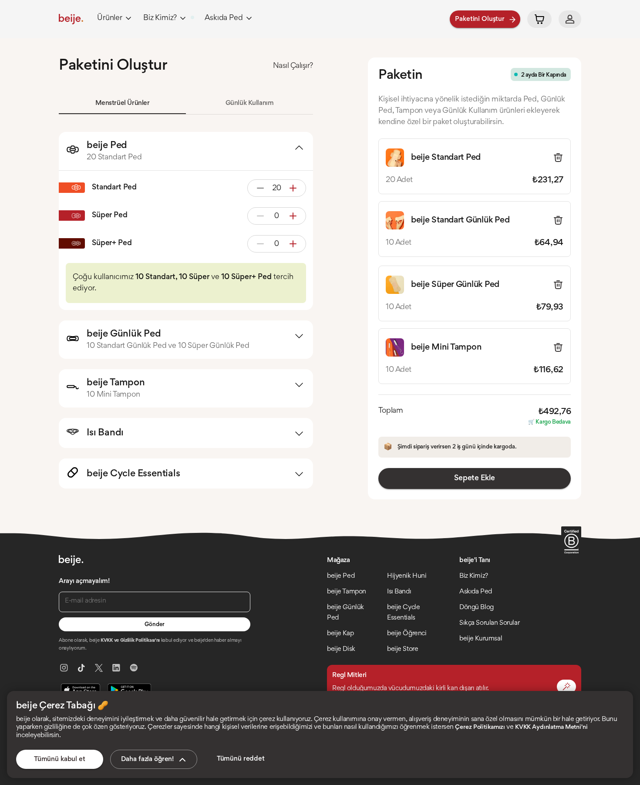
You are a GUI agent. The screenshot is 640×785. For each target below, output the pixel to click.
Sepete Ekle (474, 478)
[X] (99, 668)
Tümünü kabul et (59, 759)
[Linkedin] (116, 668)
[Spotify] (133, 668)
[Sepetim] (539, 19)
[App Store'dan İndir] (80, 690)
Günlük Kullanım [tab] (250, 103)
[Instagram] (64, 668)
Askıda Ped (224, 18)
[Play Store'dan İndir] (129, 690)
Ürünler (109, 18)
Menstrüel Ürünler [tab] (122, 103)
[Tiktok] (81, 668)
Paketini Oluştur (480, 19)
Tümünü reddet (241, 759)
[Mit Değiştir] (566, 687)
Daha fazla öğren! (147, 759)
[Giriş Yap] (570, 19)
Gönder (154, 624)
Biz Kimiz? (160, 18)
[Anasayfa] (71, 19)
